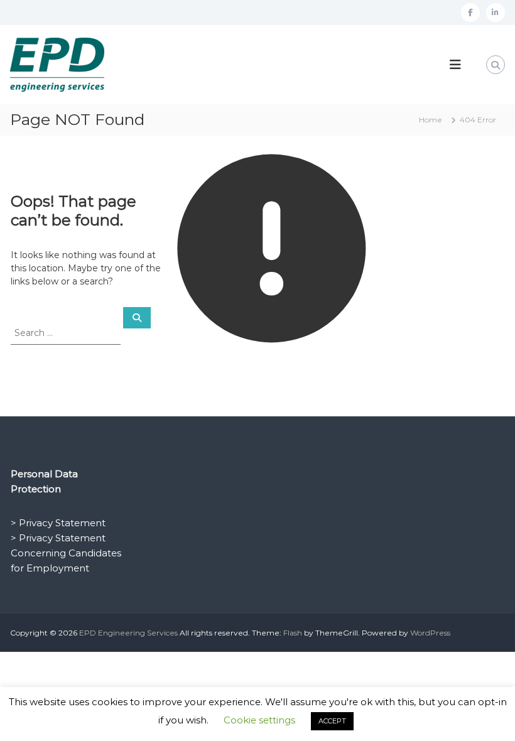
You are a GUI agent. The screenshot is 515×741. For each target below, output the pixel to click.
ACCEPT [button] (332, 721)
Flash (292, 632)
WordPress (430, 632)
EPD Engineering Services (128, 632)
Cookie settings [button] (259, 720)
